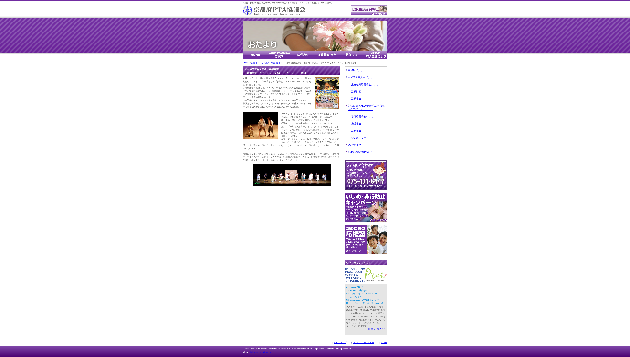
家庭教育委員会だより (360, 77)
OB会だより (354, 144)
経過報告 (356, 123)
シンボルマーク (359, 137)
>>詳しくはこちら (377, 329)
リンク (384, 342)
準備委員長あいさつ (362, 116)
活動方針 (303, 55)
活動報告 (356, 98)
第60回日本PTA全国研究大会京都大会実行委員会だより (366, 107)
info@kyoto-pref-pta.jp (260, 352)
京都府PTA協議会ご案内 (279, 55)
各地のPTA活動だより (375, 55)
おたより (351, 55)
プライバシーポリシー (363, 342)
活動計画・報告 (327, 55)
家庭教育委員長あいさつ (364, 84)
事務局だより (355, 70)
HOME (255, 55)
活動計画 (356, 91)
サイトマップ (340, 342)
